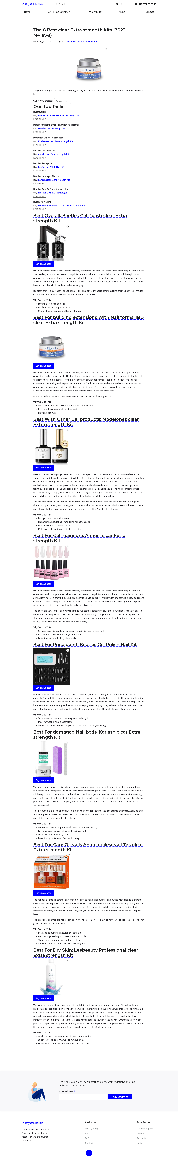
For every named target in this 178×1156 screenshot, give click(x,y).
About (88, 1133)
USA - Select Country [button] (58, 11)
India (139, 1143)
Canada (140, 1133)
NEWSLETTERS (147, 4)
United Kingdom (145, 1128)
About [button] (122, 11)
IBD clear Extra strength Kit (52, 128)
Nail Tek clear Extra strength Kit (54, 192)
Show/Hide (62, 101)
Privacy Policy (95, 11)
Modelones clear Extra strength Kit (55, 141)
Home (27, 11)
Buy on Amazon (43, 263)
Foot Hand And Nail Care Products (82, 41)
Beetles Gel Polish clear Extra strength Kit (59, 115)
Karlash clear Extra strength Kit (54, 179)
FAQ (87, 1138)
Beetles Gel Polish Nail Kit (51, 166)
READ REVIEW (39, 119)
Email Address (67, 1091)
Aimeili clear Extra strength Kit (53, 154)
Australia (141, 1138)
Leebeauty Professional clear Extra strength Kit (61, 205)
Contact (150, 11)
